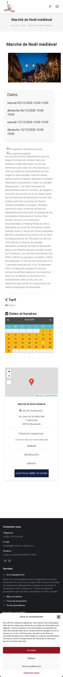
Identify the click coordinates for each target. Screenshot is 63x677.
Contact (31, 463)
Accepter (31, 650)
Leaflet (40, 395)
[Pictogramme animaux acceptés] (24, 149)
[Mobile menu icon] (57, 6)
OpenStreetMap (51, 395)
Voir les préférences (31, 666)
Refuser (31, 658)
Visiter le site (31, 455)
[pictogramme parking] (19, 153)
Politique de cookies (31, 673)
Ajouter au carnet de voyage (31, 473)
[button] (58, 616)
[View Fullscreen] (9, 382)
